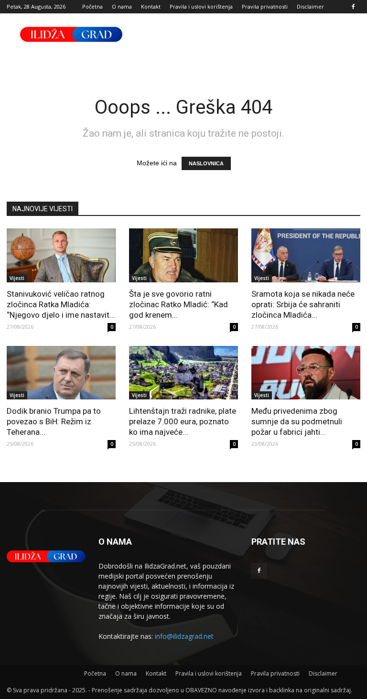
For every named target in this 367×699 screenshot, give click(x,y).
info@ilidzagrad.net (184, 636)
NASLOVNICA (206, 163)
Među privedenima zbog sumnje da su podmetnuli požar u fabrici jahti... (296, 421)
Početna (92, 6)
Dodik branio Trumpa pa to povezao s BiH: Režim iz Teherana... (54, 421)
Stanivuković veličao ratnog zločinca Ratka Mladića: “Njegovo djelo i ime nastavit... (61, 304)
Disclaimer (310, 6)
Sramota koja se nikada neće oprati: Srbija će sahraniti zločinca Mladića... (303, 304)
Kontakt (151, 6)
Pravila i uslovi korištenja (201, 6)
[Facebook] (353, 6)
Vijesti (17, 278)
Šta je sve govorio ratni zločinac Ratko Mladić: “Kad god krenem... (178, 304)
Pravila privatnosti (265, 6)
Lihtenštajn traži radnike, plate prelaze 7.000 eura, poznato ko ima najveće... (182, 421)
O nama (122, 6)
